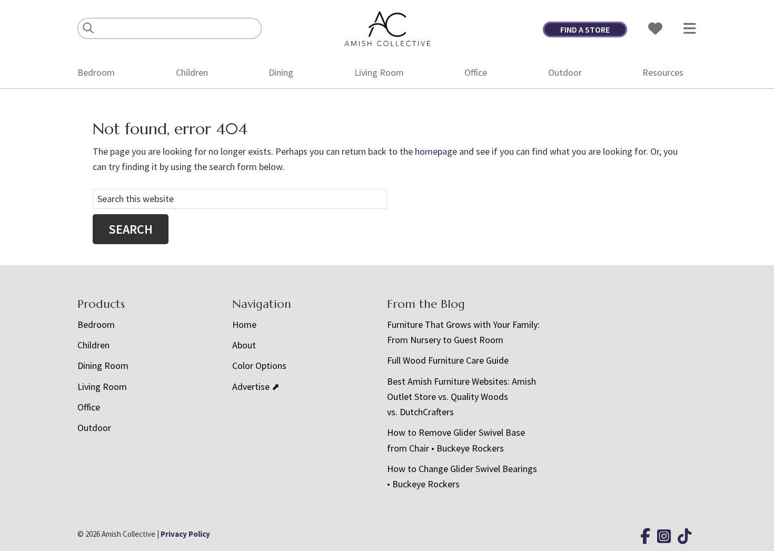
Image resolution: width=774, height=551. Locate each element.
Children (192, 72)
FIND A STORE (585, 29)
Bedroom (96, 72)
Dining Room (102, 365)
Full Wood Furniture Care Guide (448, 360)
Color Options (259, 365)
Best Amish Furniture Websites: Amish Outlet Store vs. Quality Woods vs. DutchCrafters (461, 396)
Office (475, 72)
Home (244, 324)
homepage (436, 151)
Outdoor (565, 72)
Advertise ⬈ (256, 386)
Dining (281, 72)
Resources (662, 72)
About (244, 345)
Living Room (379, 72)
